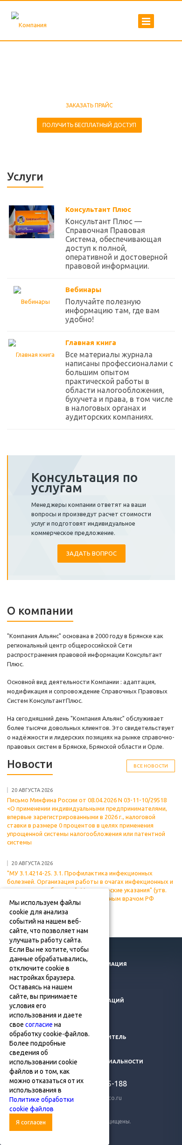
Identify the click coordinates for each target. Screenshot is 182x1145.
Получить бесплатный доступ (89, 125)
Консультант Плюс (98, 209)
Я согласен (31, 1122)
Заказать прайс (89, 105)
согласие (39, 1024)
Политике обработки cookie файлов (41, 1104)
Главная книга (90, 343)
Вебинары (83, 290)
